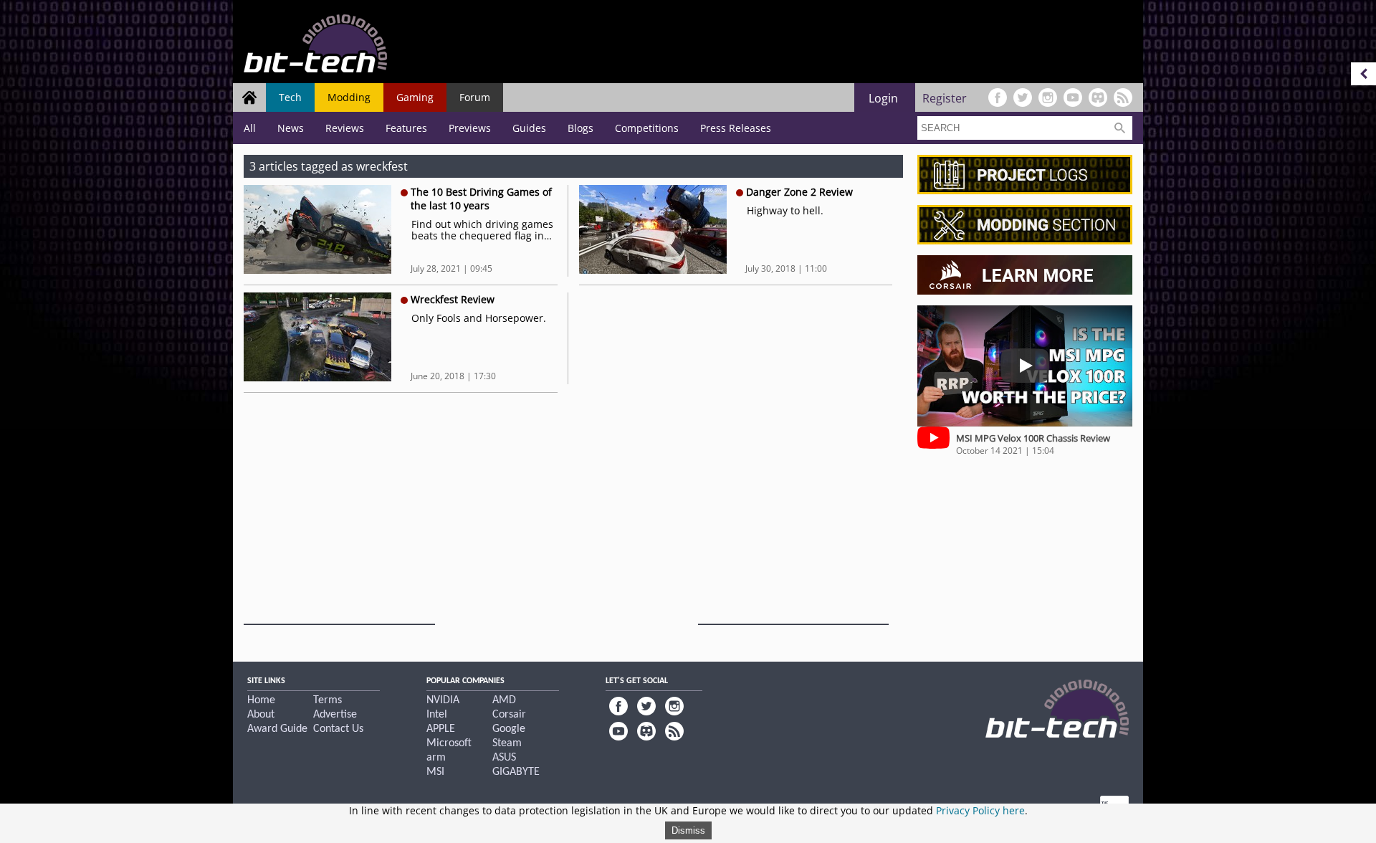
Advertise (335, 714)
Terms (327, 700)
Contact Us (338, 729)
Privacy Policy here (980, 810)
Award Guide (277, 729)
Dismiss (688, 830)
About (260, 714)
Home (261, 700)
